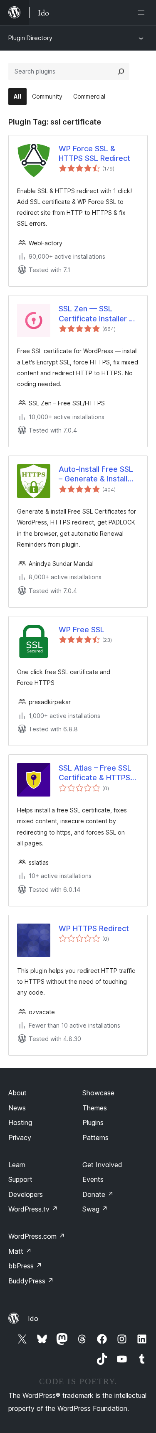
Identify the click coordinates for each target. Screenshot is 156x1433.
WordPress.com (36, 1236)
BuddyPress (31, 1281)
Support (20, 1179)
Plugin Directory (30, 37)
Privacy (19, 1137)
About (17, 1093)
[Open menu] (142, 12)
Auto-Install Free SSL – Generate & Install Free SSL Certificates (97, 474)
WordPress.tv (33, 1209)
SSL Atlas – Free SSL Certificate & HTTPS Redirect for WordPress (95, 773)
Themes (94, 1108)
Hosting (20, 1122)
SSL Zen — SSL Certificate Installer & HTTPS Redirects (96, 313)
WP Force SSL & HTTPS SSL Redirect (94, 153)
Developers (25, 1194)
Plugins (93, 1122)
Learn (16, 1165)
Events (93, 1179)
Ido (33, 1318)
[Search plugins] (121, 71)
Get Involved (102, 1165)
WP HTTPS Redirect (94, 928)
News (17, 1108)
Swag (95, 1209)
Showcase (98, 1093)
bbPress (25, 1266)
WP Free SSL (81, 629)
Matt (20, 1251)
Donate (98, 1194)
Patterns (95, 1137)
